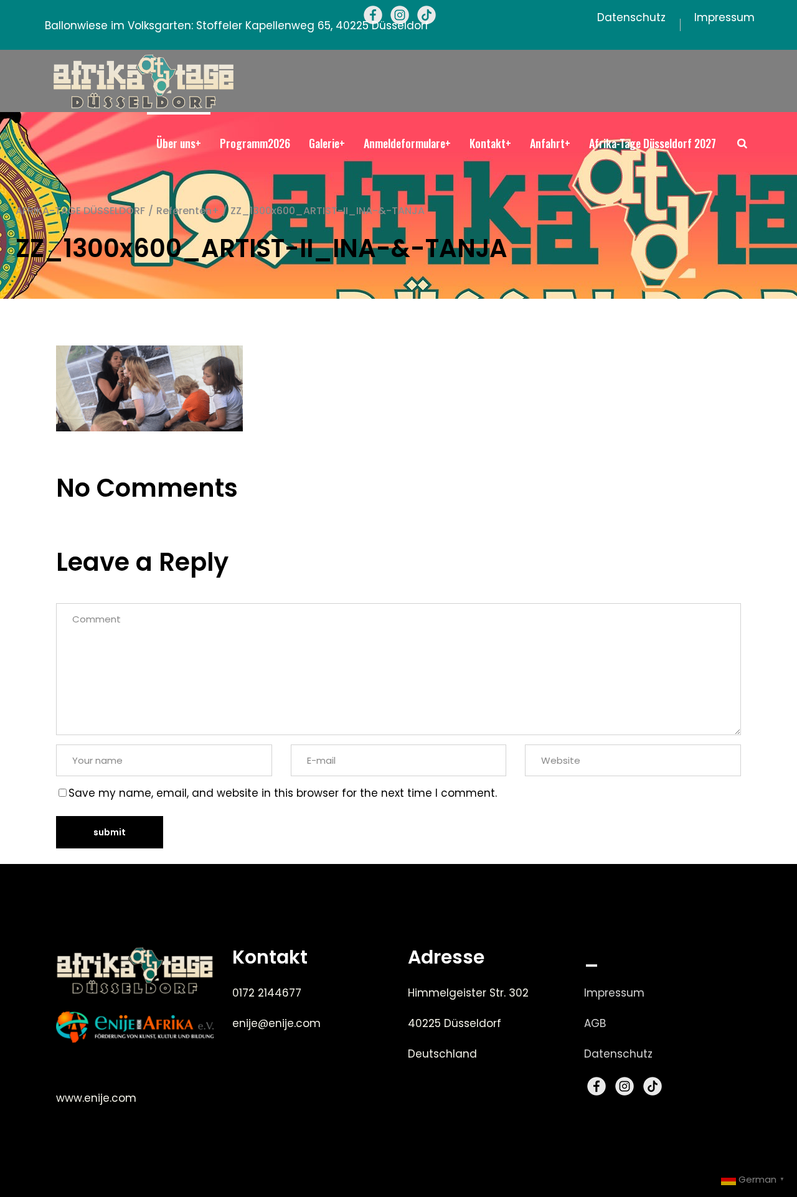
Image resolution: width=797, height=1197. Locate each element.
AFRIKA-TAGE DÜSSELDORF (80, 211)
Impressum (614, 992)
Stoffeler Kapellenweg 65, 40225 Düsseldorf (312, 25)
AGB (595, 1023)
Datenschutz (618, 1053)
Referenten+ (187, 211)
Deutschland (442, 1053)
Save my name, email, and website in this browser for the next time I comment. (282, 793)
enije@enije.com (276, 1023)
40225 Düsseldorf (454, 1023)
